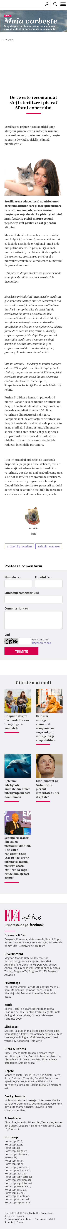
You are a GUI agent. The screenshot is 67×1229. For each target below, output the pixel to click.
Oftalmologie (36, 1037)
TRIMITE (21, 651)
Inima (27, 1030)
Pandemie (14, 1129)
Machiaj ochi (12, 993)
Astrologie (10, 1157)
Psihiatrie (36, 1040)
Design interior (40, 1103)
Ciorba (27, 1075)
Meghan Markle (13, 958)
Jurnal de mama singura (18, 1106)
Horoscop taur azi (15, 1173)
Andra (8, 968)
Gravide (39, 1106)
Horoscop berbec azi (16, 1199)
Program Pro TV (37, 971)
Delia (16, 968)
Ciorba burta (38, 1084)
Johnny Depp (27, 961)
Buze (39, 990)
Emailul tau (43, 577)
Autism (21, 1110)
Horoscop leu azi (14, 1192)
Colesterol (27, 1034)
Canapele (10, 1103)
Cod (7, 635)
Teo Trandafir (44, 961)
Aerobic (23, 1056)
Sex (27, 942)
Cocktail (39, 1078)
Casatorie (18, 942)
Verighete (24, 1015)
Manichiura (17, 990)
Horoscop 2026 (13, 1141)
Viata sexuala (36, 939)
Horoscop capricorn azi (18, 1176)
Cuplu (57, 939)
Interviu (22, 1122)
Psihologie (38, 1030)
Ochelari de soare (42, 1015)
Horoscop (11, 1137)
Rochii (13, 986)
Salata (49, 1075)
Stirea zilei (34, 1122)
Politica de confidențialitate (17, 1219)
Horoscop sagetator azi (18, 1183)
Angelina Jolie (12, 964)
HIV (14, 1040)
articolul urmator (48, 546)
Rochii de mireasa (43, 1008)
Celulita (48, 990)
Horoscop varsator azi (17, 1186)
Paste (19, 1075)
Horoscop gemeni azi (16, 1167)
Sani (7, 990)
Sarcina (8, 1030)
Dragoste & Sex (15, 935)
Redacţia (8, 1222)
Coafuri (44, 986)
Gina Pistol (26, 968)
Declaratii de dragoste (32, 946)
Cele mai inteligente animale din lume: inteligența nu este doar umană (17, 789)
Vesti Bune (47, 1125)
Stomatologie (12, 1034)
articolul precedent (19, 546)
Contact (20, 1222)
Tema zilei (47, 1122)
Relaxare (42, 1053)
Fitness (16, 1053)
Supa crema (52, 1078)
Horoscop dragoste (15, 1151)
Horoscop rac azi (14, 1164)
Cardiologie (21, 1037)
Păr (6, 986)
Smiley (52, 964)
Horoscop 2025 (13, 1144)
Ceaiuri (18, 1030)
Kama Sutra (37, 942)
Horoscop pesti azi (15, 1189)
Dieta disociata (32, 1059)
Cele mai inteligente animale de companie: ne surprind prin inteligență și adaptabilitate (45, 728)
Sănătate (11, 1027)
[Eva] (11, 4)
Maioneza (31, 1081)
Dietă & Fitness (15, 1049)
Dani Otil (42, 964)
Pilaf (40, 1081)
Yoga (51, 1053)
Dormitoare (23, 1103)
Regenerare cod (41, 643)
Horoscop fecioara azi (17, 1170)
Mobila (56, 1100)
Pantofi (30, 1012)
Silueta (46, 1059)
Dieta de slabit (13, 1059)
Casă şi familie (14, 1096)
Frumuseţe (12, 983)
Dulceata (17, 1078)
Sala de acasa (26, 1062)
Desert (20, 1081)
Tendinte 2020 (13, 1018)
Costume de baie (14, 1012)
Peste (36, 1075)
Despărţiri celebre (29, 1125)
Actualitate (12, 1118)
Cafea (57, 1075)
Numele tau (12, 577)
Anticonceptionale (45, 1034)
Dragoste (9, 939)
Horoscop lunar (13, 1160)
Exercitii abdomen (39, 1056)
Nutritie (56, 1056)
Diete (7, 1053)
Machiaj (54, 986)
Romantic (22, 939)
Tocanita (28, 1078)
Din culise (10, 1122)
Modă (8, 1005)
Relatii (49, 939)
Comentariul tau (16, 608)
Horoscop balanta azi (17, 1196)
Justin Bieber (41, 968)
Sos (42, 1075)
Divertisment (13, 954)
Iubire (8, 942)
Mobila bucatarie (14, 1100)
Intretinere (10, 1056)
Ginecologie (52, 1030)
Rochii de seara (22, 1008)
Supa (7, 1078)
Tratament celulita (32, 993)
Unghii (22, 986)
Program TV (20, 971)
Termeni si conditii (44, 1219)
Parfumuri (33, 986)
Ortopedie (23, 1040)
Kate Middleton (33, 958)
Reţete (9, 1071)
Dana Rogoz (29, 964)
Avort (48, 1037)
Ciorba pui (23, 1084)
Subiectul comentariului (21, 593)
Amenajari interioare (38, 1100)
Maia (35, 528)
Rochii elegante (44, 1012)
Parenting (56, 1103)
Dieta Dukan (28, 1053)
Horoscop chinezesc (16, 1154)
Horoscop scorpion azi (17, 1180)
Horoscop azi (12, 1147)
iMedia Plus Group (38, 1213)
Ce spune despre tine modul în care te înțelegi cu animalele (17, 722)
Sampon (30, 990)
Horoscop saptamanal (17, 1202)
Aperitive (9, 1081)
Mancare (9, 1075)
